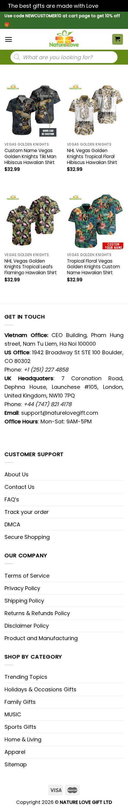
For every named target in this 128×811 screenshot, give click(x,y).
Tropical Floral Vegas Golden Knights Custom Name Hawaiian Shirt (93, 267)
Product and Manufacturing (41, 638)
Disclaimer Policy (26, 625)
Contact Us (19, 487)
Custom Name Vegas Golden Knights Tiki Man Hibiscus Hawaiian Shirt (30, 157)
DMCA (12, 524)
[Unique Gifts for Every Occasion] (64, 39)
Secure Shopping (27, 537)
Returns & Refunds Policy (37, 613)
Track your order (26, 512)
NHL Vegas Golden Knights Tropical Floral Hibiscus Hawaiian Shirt (92, 157)
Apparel (14, 752)
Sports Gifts (20, 727)
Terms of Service (26, 575)
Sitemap (15, 764)
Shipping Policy (24, 600)
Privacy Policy (22, 588)
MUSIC (12, 714)
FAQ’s (11, 499)
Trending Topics (25, 677)
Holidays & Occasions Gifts (40, 689)
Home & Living (22, 739)
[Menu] (8, 39)
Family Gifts (20, 702)
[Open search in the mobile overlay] (64, 57)
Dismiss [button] (110, 6)
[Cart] (117, 39)
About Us (16, 474)
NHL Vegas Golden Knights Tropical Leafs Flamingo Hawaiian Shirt (30, 267)
